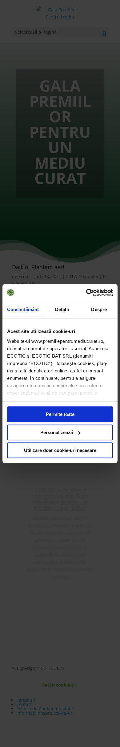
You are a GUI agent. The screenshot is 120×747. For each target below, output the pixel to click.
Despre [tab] (99, 309)
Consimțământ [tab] (23, 309)
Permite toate (60, 414)
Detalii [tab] (62, 309)
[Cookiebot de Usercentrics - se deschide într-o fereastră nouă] (86, 293)
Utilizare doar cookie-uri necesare (60, 450)
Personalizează (56, 432)
